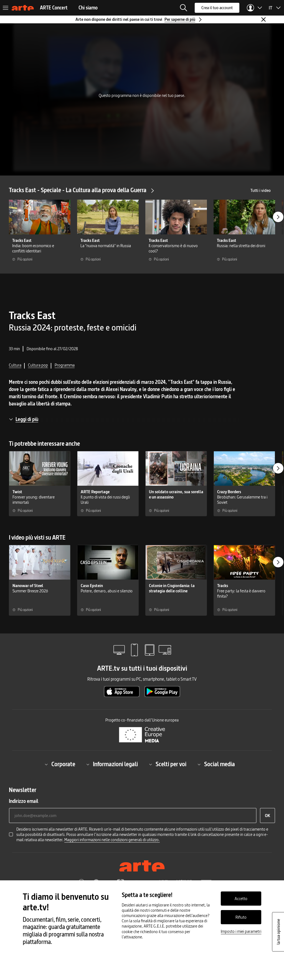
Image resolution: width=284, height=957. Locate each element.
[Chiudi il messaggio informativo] (263, 19)
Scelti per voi (171, 764)
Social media (219, 764)
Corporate (63, 764)
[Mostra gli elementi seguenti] (278, 216)
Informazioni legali (115, 764)
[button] (183, 7)
